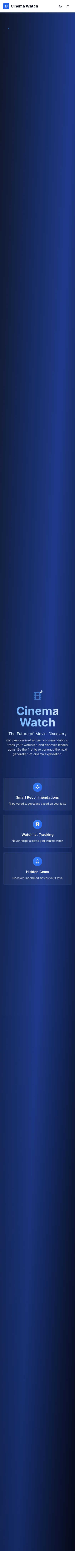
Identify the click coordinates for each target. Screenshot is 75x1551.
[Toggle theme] (60, 6)
